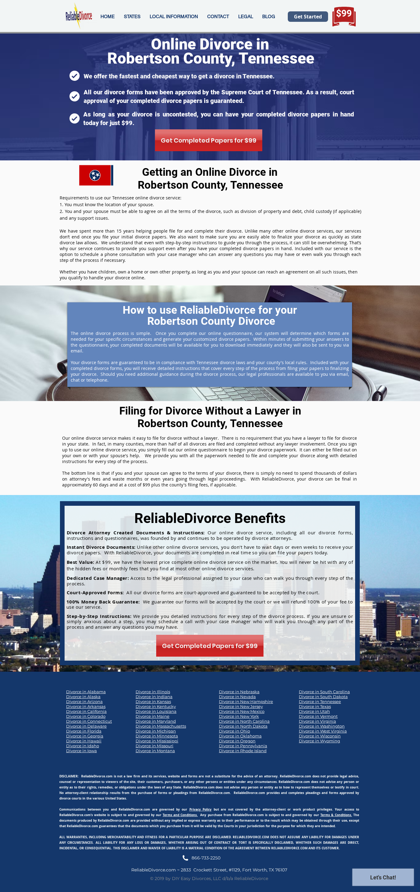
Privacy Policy (200, 809)
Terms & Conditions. (336, 815)
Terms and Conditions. (180, 815)
